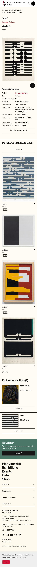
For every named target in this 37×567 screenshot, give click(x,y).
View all (17, 149)
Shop (6, 479)
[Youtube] (11, 535)
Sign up (17, 453)
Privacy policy (7, 539)
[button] (18, 183)
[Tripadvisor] (15, 535)
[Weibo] (19, 535)
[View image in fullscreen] (32, 85)
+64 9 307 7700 (8, 530)
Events (7, 471)
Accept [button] (6, 562)
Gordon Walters (8, 22)
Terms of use (6, 542)
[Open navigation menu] (33, 3)
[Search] (29, 3)
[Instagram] (7, 535)
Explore (17, 408)
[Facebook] (3, 535)
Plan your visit (11, 464)
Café (5, 475)
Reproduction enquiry (17, 130)
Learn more (22, 557)
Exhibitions (10, 467)
